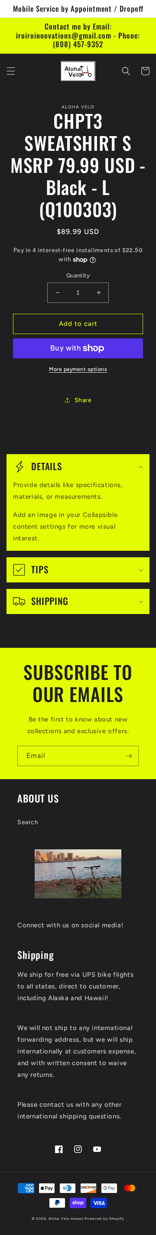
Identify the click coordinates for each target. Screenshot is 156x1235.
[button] (10, 71)
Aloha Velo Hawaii (66, 1218)
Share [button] (83, 400)
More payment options (78, 369)
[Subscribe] (128, 756)
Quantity (78, 275)
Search (28, 822)
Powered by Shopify (104, 1218)
